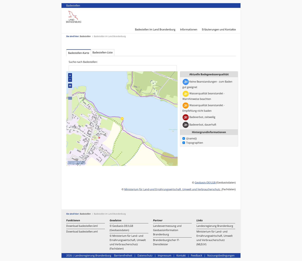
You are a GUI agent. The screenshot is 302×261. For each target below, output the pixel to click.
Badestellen (73, 5)
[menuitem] (152, 29)
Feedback (196, 255)
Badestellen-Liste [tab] (102, 52)
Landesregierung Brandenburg (214, 226)
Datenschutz (145, 255)
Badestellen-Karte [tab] (78, 53)
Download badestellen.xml (82, 231)
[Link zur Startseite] (73, 16)
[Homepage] (234, 13)
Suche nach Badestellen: (83, 62)
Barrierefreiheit (123, 255)
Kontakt (181, 255)
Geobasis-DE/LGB (205, 182)
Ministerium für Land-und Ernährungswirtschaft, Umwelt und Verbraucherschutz (173, 189)
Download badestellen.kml (82, 226)
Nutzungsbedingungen (221, 255)
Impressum (164, 255)
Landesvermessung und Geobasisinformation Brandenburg (167, 230)
